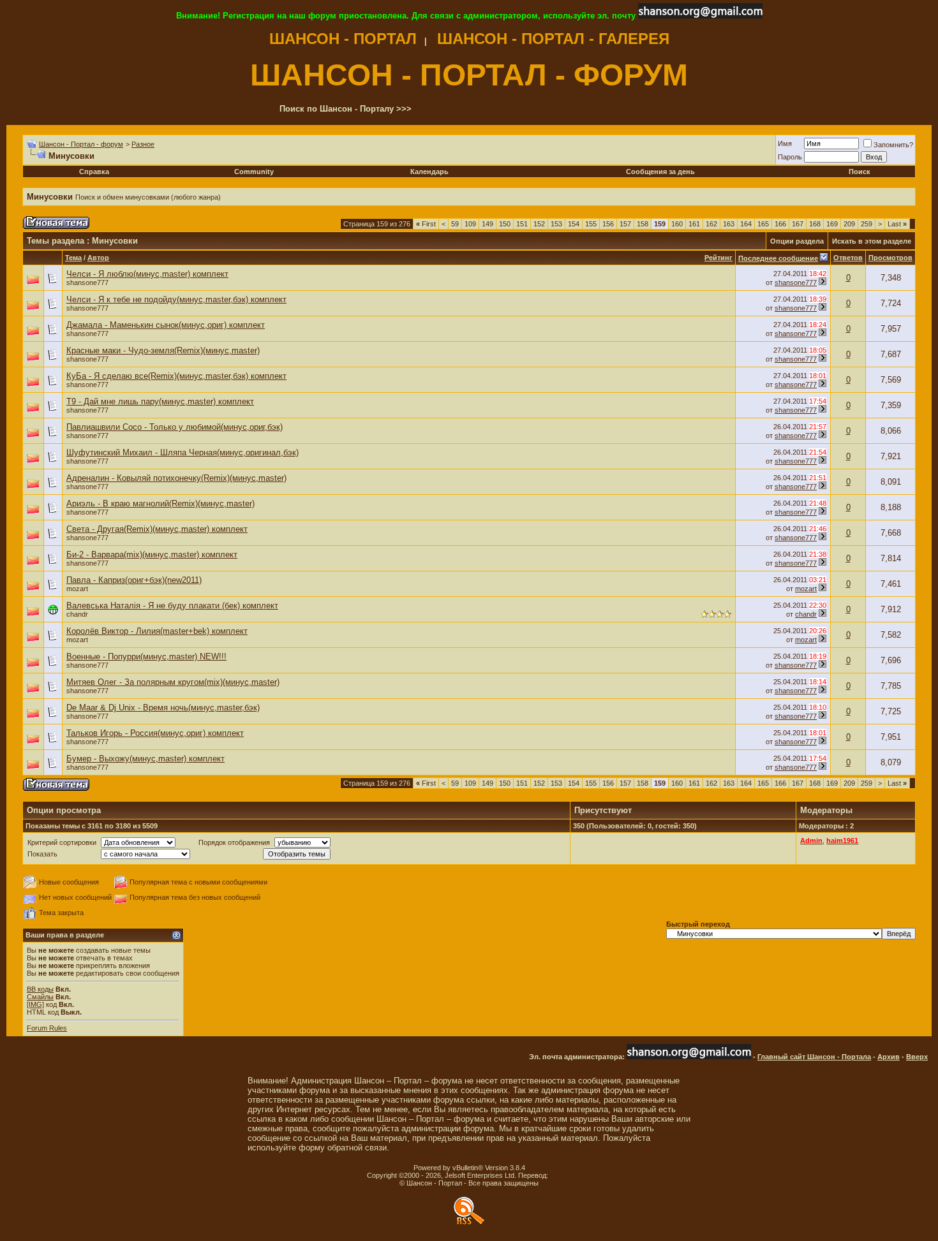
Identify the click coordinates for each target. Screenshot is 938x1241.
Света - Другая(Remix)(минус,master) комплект (157, 529)
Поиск (859, 171)
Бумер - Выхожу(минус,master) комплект (145, 758)
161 (694, 224)
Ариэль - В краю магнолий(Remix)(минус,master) (160, 503)
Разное (142, 144)
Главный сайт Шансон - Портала (814, 1057)
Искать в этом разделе (871, 241)
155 (591, 224)
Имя (785, 143)
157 (625, 224)
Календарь (429, 171)
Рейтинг (718, 257)
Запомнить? (893, 145)
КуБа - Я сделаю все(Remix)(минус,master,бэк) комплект (176, 376)
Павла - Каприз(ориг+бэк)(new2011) (134, 580)
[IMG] (35, 1004)
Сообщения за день (660, 171)
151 (522, 224)
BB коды (40, 989)
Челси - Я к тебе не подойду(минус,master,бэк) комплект (176, 299)
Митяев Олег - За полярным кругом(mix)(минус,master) (172, 682)
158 (642, 224)
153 (556, 224)
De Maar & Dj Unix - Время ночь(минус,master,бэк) (163, 707)
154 (573, 224)
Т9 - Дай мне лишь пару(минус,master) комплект (160, 401)
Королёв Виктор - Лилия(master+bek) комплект (157, 631)
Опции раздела (797, 241)
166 (780, 224)
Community (254, 171)
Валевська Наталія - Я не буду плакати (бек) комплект (172, 605)
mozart (77, 588)
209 (849, 224)
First (426, 224)
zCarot (560, 1175)
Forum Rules (47, 1028)
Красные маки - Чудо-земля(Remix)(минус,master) (163, 350)
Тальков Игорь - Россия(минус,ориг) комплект (155, 733)
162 (711, 224)
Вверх (917, 1057)
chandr (77, 614)
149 (487, 224)
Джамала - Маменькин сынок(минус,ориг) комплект (165, 325)
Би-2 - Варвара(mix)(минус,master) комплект (151, 554)
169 (832, 224)
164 (746, 224)
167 (797, 224)
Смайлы (40, 997)
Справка (94, 171)
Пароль (790, 157)
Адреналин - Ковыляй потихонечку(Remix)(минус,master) (176, 478)
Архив (888, 1057)
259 (866, 224)
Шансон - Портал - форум (81, 144)
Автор (98, 257)
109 (470, 224)
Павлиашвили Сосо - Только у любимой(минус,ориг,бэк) (174, 427)
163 (728, 224)
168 (815, 224)
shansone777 (87, 282)
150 (504, 224)
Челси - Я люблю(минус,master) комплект (147, 274)
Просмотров (890, 257)
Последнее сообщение (778, 258)
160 (677, 224)
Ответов (848, 257)
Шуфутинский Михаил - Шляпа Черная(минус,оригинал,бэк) (182, 452)
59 (455, 224)
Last (897, 224)
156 (608, 224)
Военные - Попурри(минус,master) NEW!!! (146, 656)
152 (539, 224)
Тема (73, 257)
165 (763, 224)
